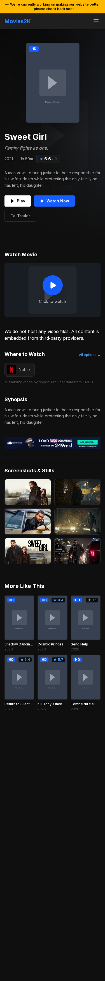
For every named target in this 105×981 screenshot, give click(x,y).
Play (21, 200)
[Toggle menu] (96, 21)
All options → (90, 355)
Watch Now (57, 200)
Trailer (23, 215)
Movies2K (17, 21)
